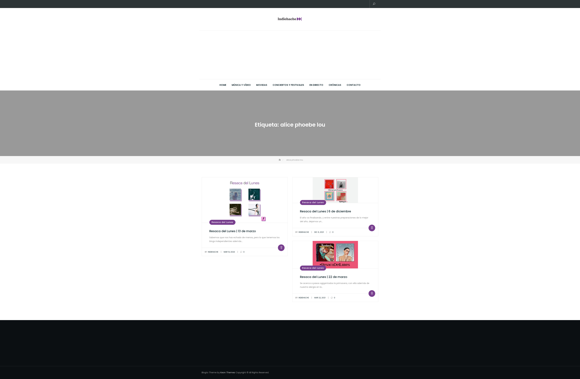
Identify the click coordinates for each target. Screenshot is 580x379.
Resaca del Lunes (222, 222)
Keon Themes (227, 372)
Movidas (261, 85)
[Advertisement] (290, 56)
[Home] (280, 159)
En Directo (316, 85)
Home (222, 85)
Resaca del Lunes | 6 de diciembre (325, 211)
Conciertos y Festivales (288, 85)
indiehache (211, 252)
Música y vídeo (241, 85)
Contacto (354, 85)
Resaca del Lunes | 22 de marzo (323, 277)
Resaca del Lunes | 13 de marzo (232, 231)
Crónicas (335, 85)
